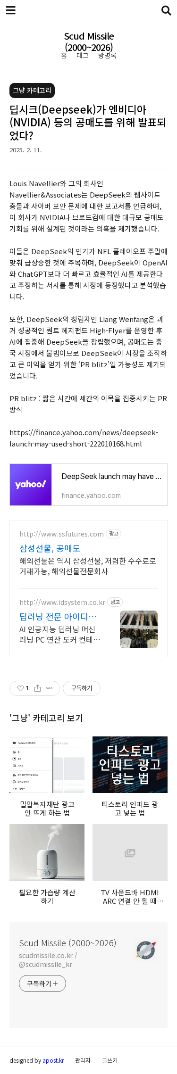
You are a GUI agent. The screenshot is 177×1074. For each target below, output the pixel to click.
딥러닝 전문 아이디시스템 (57, 616)
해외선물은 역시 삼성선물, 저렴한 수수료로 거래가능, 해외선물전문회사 (87, 565)
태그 (82, 55)
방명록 (107, 55)
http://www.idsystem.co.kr (62, 602)
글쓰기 (110, 1060)
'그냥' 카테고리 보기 (46, 717)
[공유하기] (37, 688)
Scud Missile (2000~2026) (89, 42)
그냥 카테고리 (32, 90)
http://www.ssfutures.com (61, 534)
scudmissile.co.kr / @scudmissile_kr (48, 959)
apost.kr (53, 1060)
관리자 (83, 1060)
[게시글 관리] (49, 688)
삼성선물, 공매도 (49, 548)
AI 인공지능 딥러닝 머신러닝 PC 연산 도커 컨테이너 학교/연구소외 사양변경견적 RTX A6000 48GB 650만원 (60, 633)
